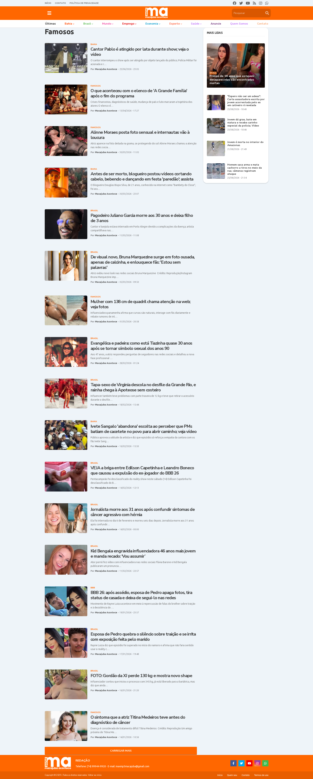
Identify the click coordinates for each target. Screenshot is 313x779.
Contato (60, 3)
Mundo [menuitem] (106, 23)
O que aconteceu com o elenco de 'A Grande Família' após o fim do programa (139, 93)
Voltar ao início (94, 775)
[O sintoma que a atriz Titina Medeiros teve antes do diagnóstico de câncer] (66, 726)
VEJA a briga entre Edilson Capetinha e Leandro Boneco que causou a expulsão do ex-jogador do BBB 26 (142, 470)
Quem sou (232, 775)
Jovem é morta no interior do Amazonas (245, 144)
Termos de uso (261, 775)
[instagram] (260, 3)
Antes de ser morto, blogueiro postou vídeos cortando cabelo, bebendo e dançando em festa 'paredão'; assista (142, 176)
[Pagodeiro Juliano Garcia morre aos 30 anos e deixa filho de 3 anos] (66, 224)
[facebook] (234, 3)
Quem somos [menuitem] (239, 23)
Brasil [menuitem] (87, 23)
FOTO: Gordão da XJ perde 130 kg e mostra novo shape (141, 675)
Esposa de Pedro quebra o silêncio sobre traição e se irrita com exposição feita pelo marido (143, 637)
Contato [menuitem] (262, 23)
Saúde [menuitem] (195, 23)
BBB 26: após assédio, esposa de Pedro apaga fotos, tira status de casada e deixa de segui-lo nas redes (141, 595)
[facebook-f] (233, 763)
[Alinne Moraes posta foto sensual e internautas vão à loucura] (66, 141)
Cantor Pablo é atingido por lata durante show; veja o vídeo (140, 52)
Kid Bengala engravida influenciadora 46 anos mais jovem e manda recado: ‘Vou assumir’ (143, 553)
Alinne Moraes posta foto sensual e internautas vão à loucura (140, 135)
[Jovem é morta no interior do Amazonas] (216, 148)
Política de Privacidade (84, 3)
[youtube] (248, 3)
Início (48, 3)
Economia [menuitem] (151, 23)
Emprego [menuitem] (128, 23)
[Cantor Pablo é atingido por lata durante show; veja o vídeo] (66, 58)
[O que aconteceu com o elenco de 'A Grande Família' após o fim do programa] (66, 99)
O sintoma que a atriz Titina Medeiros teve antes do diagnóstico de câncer (138, 720)
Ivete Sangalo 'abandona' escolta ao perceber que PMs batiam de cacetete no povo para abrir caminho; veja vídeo (144, 429)
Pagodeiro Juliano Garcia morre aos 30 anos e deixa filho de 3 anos (142, 218)
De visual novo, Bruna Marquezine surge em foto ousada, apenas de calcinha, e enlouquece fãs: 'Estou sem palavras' (143, 262)
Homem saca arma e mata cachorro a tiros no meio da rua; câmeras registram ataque (244, 169)
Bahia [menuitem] (68, 23)
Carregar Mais (121, 750)
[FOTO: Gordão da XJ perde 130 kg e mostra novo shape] (66, 684)
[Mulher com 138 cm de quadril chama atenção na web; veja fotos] (66, 310)
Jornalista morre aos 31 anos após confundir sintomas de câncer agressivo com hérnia (143, 512)
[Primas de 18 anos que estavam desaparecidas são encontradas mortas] (236, 65)
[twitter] (241, 3)
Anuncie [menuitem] (216, 23)
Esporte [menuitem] (174, 23)
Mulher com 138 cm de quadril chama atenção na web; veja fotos (141, 304)
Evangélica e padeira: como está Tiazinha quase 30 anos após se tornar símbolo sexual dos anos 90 (141, 346)
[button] (49, 13)
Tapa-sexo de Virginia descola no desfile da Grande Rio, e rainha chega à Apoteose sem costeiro (143, 387)
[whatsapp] (266, 3)
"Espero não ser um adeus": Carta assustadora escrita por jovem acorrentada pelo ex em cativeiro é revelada (246, 101)
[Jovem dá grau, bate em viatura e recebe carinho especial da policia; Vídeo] (216, 126)
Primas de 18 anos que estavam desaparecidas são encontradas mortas (232, 79)
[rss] (254, 3)
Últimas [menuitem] (50, 23)
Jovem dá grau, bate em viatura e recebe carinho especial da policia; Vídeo (243, 122)
